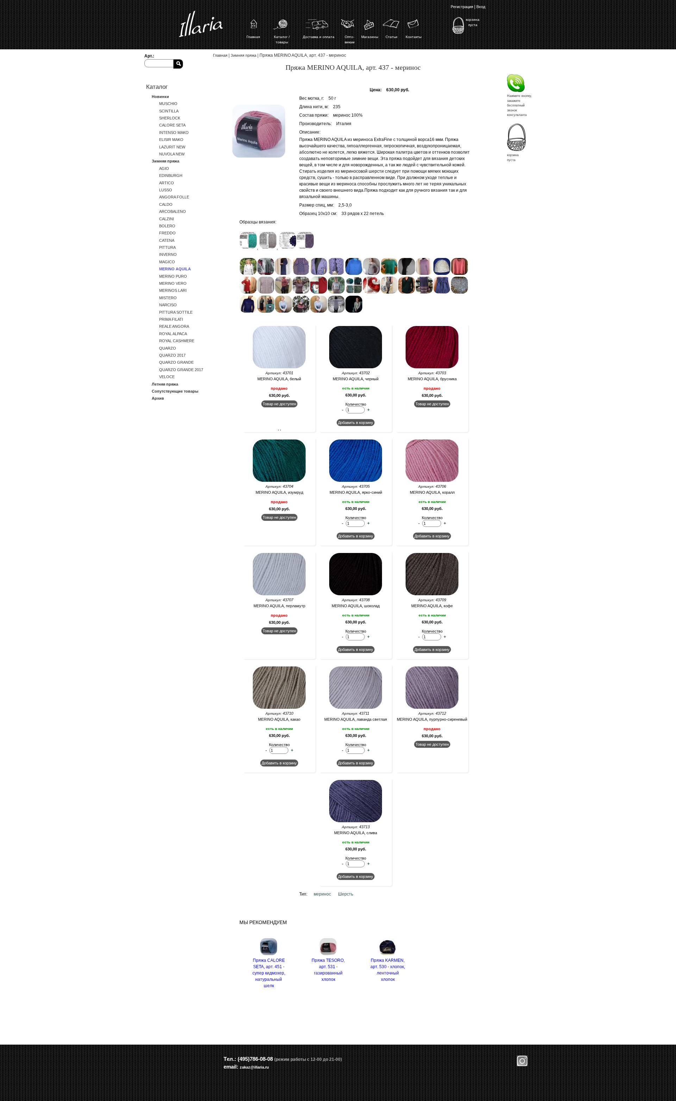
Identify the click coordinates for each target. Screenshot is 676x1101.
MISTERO (168, 298)
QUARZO (167, 348)
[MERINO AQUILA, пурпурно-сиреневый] (432, 708)
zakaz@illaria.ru (254, 1067)
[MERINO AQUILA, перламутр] (279, 594)
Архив (158, 398)
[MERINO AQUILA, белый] (279, 367)
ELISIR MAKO (171, 139)
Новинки (160, 96)
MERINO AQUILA (175, 269)
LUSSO (165, 190)
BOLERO (167, 226)
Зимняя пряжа (165, 161)
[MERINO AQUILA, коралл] (432, 481)
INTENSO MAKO (174, 132)
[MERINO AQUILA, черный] (355, 367)
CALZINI (166, 219)
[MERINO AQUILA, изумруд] (279, 481)
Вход (480, 7)
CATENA (166, 240)
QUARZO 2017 (172, 355)
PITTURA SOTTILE (176, 312)
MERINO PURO (173, 276)
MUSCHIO (168, 104)
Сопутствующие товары (175, 391)
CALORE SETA (172, 125)
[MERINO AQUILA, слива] (355, 821)
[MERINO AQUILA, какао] (279, 708)
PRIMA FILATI (171, 319)
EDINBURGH (170, 175)
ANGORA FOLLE (174, 197)
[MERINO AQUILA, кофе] (432, 594)
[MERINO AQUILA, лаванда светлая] (355, 708)
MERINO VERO (173, 283)
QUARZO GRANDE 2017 (181, 370)
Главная (220, 55)
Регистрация (462, 7)
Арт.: (149, 56)
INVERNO (168, 254)
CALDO (166, 204)
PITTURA (167, 247)
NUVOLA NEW (171, 154)
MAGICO (167, 262)
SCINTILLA (169, 111)
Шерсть (345, 894)
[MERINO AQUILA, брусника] (432, 367)
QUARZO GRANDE (176, 362)
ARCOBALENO (172, 211)
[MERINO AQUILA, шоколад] (355, 594)
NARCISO (168, 305)
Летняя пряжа (165, 384)
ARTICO (166, 183)
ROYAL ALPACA (173, 334)
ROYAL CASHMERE (176, 341)
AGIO (164, 168)
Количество (355, 404)
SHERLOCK (169, 118)
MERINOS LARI (173, 290)
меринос (322, 894)
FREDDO (167, 233)
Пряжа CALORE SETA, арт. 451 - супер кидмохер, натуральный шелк (268, 973)
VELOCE (167, 377)
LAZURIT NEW (172, 147)
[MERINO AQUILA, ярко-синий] (355, 481)
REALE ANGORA (174, 326)
